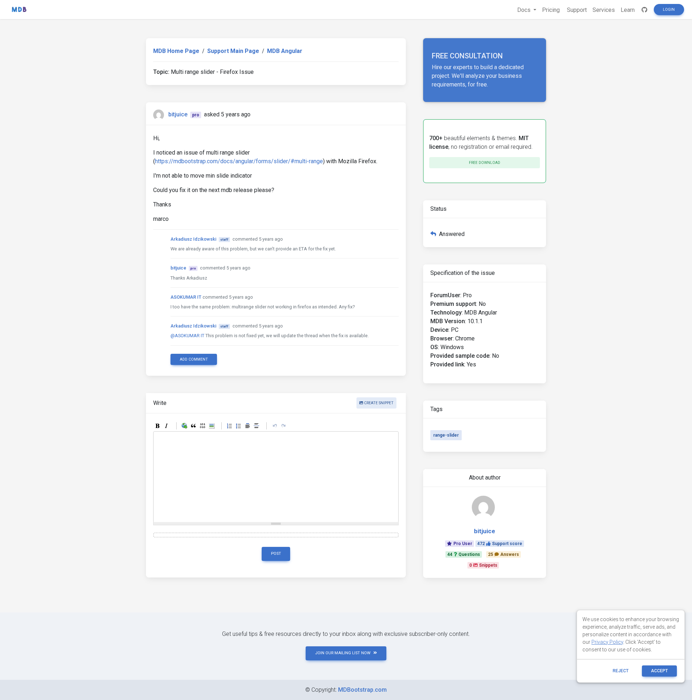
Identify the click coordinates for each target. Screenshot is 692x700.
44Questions (463, 554)
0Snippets (483, 565)
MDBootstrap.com (362, 689)
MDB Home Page (176, 51)
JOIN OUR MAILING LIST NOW (343, 653)
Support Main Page (233, 51)
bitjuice (177, 114)
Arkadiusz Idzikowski (193, 239)
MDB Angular (284, 51)
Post (276, 553)
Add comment (194, 359)
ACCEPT (659, 670)
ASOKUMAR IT (185, 297)
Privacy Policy (607, 642)
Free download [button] (484, 162)
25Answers (503, 554)
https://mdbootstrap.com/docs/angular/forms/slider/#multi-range (239, 161)
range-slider (446, 435)
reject (621, 670)
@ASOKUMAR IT (187, 335)
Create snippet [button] (378, 403)
